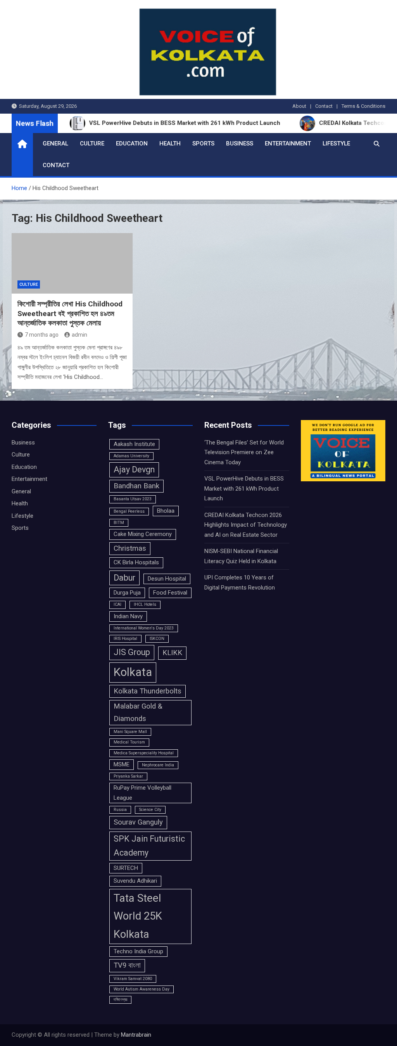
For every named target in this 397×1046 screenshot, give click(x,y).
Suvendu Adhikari (135, 880)
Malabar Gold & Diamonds (138, 712)
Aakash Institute (134, 444)
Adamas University (131, 455)
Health (170, 143)
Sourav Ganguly (138, 822)
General (55, 143)
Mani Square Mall (130, 731)
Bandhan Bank (136, 486)
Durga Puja (127, 592)
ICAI (117, 604)
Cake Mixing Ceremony (143, 534)
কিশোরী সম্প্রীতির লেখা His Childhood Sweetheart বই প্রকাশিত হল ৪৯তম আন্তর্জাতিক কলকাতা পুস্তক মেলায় (70, 313)
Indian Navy (128, 616)
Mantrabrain (136, 1034)
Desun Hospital (167, 578)
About (299, 106)
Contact (324, 106)
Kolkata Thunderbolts (147, 691)
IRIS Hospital (125, 638)
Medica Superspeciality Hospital (144, 753)
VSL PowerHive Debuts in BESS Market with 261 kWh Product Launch (244, 488)
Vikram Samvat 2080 (133, 978)
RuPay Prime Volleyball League (142, 792)
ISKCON (157, 638)
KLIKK (172, 652)
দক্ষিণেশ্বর (120, 999)
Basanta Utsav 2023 (133, 498)
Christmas (130, 548)
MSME (121, 764)
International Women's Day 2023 (144, 628)
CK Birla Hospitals (136, 562)
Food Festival (170, 592)
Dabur (124, 578)
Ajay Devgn (134, 469)
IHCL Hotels (145, 604)
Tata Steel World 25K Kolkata (138, 916)
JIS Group (132, 652)
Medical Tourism (129, 742)
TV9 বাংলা (127, 965)
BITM (119, 522)
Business (239, 143)
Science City (150, 809)
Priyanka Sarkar (128, 776)
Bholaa (165, 510)
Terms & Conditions (363, 106)
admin (79, 335)
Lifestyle (336, 143)
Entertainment (288, 143)
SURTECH (126, 867)
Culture (92, 143)
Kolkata (133, 672)
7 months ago (42, 335)
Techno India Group (138, 951)
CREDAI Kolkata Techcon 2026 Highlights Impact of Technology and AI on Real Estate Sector (245, 525)
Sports (203, 143)
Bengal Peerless (129, 511)
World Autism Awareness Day (141, 989)
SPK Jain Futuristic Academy (149, 846)
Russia (120, 809)
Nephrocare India (158, 765)
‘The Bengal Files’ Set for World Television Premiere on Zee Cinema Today (244, 452)
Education (132, 143)
